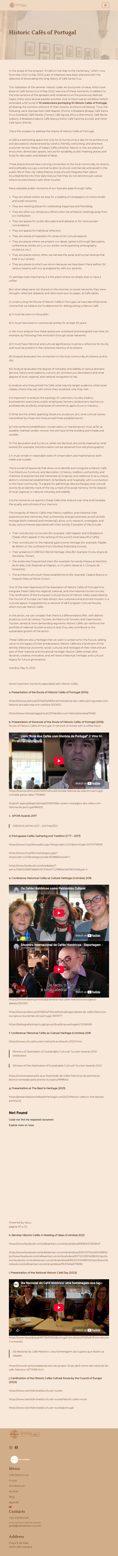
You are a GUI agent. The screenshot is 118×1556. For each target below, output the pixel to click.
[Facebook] (16, 1447)
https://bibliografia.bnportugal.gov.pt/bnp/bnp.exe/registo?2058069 (50, 1024)
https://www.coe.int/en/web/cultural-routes (35, 1390)
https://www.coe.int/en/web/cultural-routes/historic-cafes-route (48, 1399)
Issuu (28, 1222)
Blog (12, 1497)
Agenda (14, 1502)
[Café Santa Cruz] (18, 5)
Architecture (17, 1485)
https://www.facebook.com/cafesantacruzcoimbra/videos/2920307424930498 (56, 1252)
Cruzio (13, 1480)
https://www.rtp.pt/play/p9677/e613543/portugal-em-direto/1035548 (50, 1337)
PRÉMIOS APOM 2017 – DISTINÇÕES (35, 826)
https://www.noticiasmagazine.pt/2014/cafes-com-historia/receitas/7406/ (52, 713)
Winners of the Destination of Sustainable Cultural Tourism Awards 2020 (57, 1065)
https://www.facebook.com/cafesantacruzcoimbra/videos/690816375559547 (54, 1243)
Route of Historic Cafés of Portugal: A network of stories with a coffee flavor (55, 725)
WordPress (40, 1552)
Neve (12, 1552)
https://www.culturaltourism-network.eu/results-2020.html (45, 1041)
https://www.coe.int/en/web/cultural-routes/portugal (41, 1407)
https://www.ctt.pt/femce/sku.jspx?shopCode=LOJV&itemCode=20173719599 (55, 844)
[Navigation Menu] (105, 5)
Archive (13, 1491)
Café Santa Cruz (19, 1475)
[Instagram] (11, 1447)
